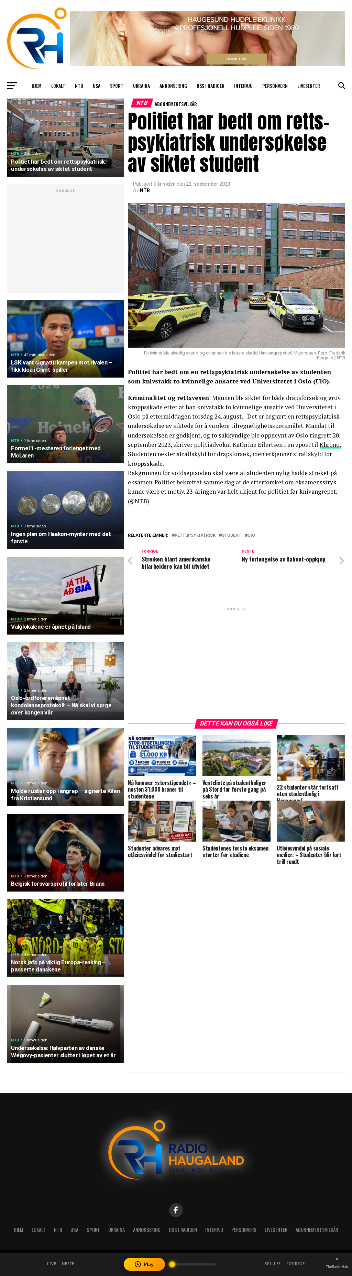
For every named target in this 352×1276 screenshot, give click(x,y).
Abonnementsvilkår (176, 103)
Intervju (243, 85)
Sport (116, 85)
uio (251, 535)
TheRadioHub (337, 1266)
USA (96, 85)
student (231, 535)
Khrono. (330, 445)
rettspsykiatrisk (195, 535)
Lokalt (58, 85)
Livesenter (308, 85)
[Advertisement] (65, 242)
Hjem (37, 85)
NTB (79, 85)
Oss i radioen (210, 85)
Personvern (275, 85)
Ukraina (141, 85)
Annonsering (173, 85)
